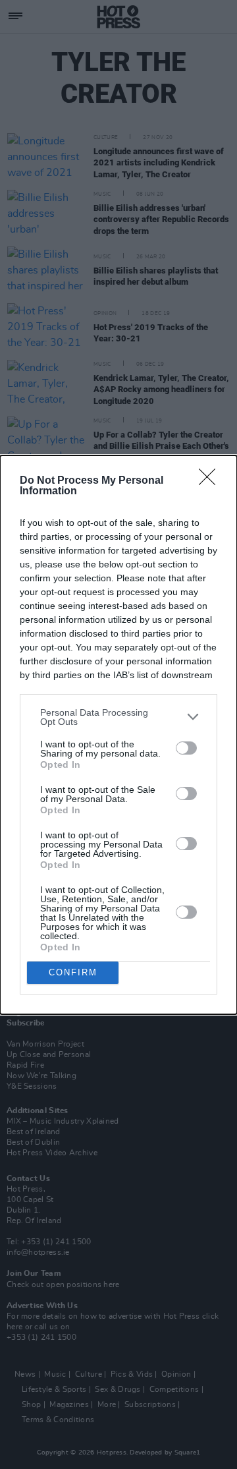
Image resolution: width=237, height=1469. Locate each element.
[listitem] (118, 717)
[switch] (186, 748)
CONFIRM (73, 972)
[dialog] (118, 734)
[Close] (211, 481)
